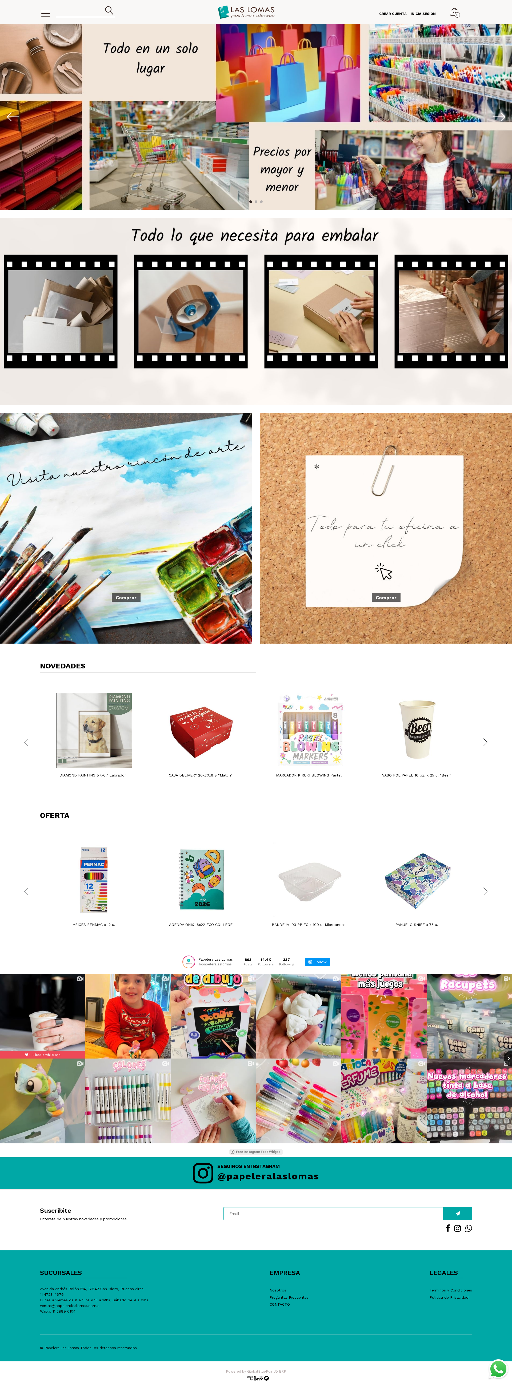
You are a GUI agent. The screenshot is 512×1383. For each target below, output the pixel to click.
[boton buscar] (109, 11)
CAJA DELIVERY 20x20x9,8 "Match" (201, 775)
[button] (250, 201)
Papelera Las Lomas (62, 1348)
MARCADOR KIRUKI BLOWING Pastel (309, 775)
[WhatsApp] (498, 1369)
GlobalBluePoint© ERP (256, 1371)
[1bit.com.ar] (256, 1378)
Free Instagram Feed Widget (258, 1152)
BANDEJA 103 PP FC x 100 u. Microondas (309, 924)
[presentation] (5, 116)
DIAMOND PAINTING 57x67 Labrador (92, 775)
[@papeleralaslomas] (188, 962)
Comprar (126, 597)
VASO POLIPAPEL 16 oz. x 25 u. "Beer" (416, 775)
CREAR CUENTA (393, 14)
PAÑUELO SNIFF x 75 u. (416, 924)
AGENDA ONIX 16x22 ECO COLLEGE (201, 924)
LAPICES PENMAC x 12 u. (92, 924)
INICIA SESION (423, 14)
